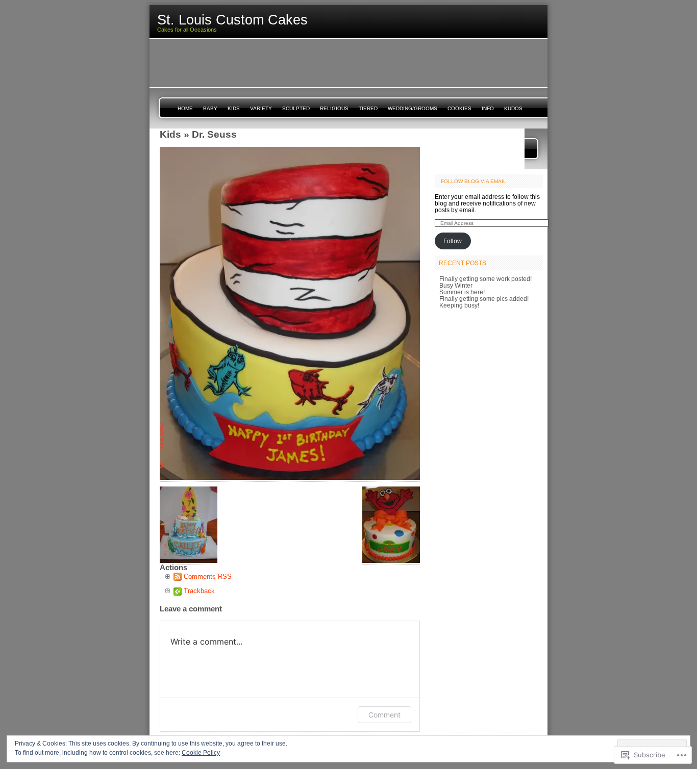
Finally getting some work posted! (485, 278)
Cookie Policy (201, 752)
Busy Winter (455, 285)
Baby (210, 108)
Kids (234, 108)
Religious (334, 108)
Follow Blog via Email (473, 181)
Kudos (513, 108)
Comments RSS (208, 576)
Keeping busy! (459, 305)
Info (488, 108)
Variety (261, 108)
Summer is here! (462, 292)
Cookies (459, 108)
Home (185, 108)
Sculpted (296, 108)
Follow (452, 241)
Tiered (368, 108)
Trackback (199, 591)
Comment (384, 714)
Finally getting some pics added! (484, 298)
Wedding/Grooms (412, 108)
